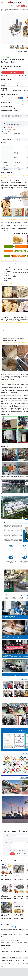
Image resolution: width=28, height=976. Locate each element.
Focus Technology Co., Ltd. (16, 970)
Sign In (3, 133)
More (2, 966)
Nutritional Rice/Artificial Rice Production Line (7, 934)
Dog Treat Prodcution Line (6, 932)
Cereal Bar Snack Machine (7, 963)
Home (2, 9)
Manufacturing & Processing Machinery (12, 9)
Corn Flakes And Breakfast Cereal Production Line (19, 932)
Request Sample (22, 75)
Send (12, 853)
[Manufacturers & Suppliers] (14, 2)
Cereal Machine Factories (7, 960)
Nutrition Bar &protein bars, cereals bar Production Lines (19, 934)
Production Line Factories (15, 957)
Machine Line (5, 957)
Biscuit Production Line (7, 951)
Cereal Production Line (19, 960)
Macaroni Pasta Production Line (7, 929)
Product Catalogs (19, 927)
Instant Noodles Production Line (19, 929)
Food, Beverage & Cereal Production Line (10, 948)
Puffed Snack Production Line (20, 951)
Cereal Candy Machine (20, 963)
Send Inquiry (13, 72)
